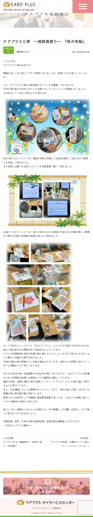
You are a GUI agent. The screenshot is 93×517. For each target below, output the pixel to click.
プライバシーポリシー (41, 508)
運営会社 (57, 508)
